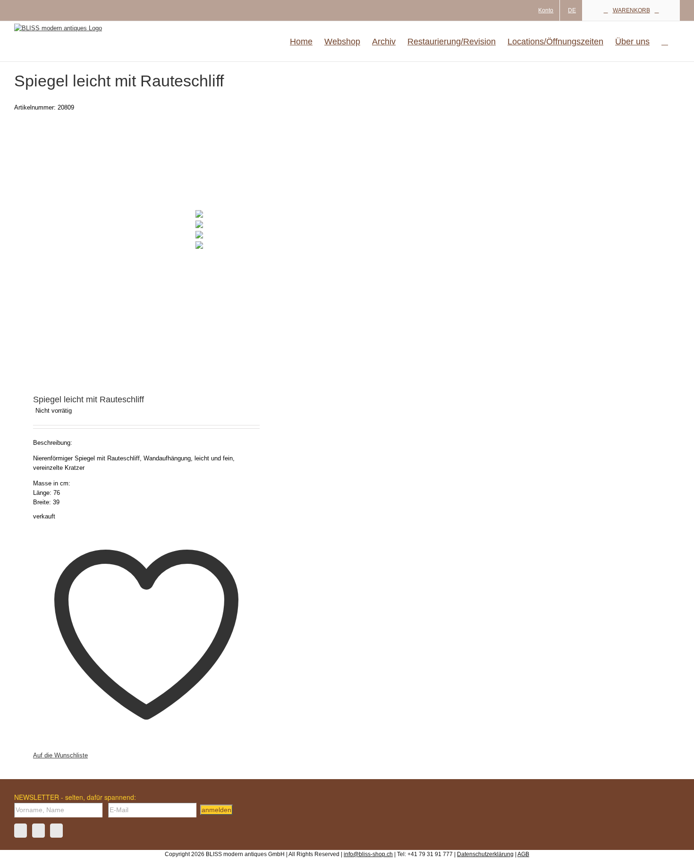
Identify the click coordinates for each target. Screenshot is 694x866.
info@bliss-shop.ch (368, 854)
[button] (664, 41)
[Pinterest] (56, 831)
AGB (523, 854)
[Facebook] (20, 831)
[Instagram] (38, 831)
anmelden (216, 810)
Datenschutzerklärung (485, 854)
